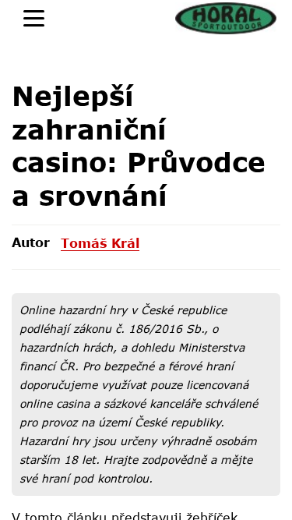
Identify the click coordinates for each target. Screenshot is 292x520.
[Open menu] (34, 18)
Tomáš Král (100, 242)
